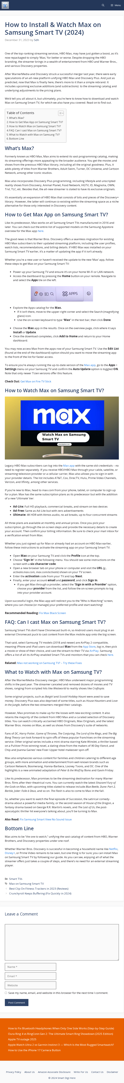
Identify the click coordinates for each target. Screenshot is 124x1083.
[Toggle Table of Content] (59, 113)
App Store (89, 646)
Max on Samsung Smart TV (26, 883)
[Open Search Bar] (103, 5)
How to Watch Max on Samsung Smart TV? (35, 126)
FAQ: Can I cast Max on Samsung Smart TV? (35, 130)
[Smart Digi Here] (5, 5)
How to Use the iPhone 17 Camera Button (34, 1050)
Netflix (113, 849)
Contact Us (97, 1072)
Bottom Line (16, 138)
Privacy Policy (13, 1072)
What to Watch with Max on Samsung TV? (34, 134)
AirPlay (94, 651)
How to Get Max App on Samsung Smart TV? (36, 122)
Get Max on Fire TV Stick (36, 381)
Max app (90, 365)
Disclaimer (112, 1072)
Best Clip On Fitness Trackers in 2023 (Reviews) (38, 888)
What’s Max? (16, 118)
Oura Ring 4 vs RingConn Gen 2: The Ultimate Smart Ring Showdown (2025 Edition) (60, 1034)
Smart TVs (15, 879)
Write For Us (81, 1072)
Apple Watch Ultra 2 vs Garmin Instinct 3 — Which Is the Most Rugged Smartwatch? (61, 1045)
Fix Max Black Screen (52, 613)
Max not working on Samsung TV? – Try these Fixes (49, 663)
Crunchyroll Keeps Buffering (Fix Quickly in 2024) (40, 893)
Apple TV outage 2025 (22, 1039)
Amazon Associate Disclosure (54, 1072)
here (40, 231)
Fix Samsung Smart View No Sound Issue (46, 819)
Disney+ (10, 853)
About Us (29, 1072)
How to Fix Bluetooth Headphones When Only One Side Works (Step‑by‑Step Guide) (61, 1028)
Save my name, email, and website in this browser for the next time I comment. (58, 993)
